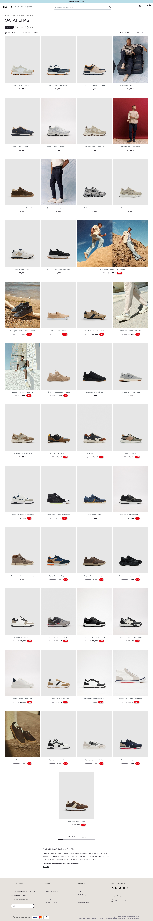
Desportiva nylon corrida (130, 760)
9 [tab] (124, 38)
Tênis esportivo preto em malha (58, 269)
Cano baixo (20, 27)
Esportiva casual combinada (58, 699)
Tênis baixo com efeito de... (130, 85)
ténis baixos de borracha (130, 147)
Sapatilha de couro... (94, 515)
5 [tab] (11, 38)
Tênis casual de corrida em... (94, 147)
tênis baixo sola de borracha (22, 208)
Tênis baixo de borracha (130, 208)
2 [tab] (8, 38)
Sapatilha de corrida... (94, 453)
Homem (29, 7)
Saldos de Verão (83, 903)
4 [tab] (10, 38)
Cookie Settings (109, 918)
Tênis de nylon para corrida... (94, 331)
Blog (79, 899)
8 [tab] (15, 38)
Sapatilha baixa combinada (94, 85)
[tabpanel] (22, 59)
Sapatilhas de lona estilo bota (130, 699)
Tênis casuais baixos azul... (58, 85)
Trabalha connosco (84, 895)
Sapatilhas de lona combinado (58, 515)
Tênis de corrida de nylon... (22, 147)
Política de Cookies (97, 918)
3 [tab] (9, 38)
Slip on (30, 27)
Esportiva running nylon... (130, 453)
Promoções (49, 899)
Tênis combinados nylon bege (58, 392)
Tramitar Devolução (51, 903)
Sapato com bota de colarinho (22, 576)
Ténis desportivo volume (22, 699)
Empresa (81, 891)
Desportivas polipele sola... (22, 392)
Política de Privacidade (84, 918)
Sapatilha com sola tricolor (58, 637)
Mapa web (137, 918)
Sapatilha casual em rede (22, 453)
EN (125, 901)
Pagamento (49, 895)
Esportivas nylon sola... (22, 269)
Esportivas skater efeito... (94, 760)
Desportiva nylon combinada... (130, 576)
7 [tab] (14, 38)
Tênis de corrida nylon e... (22, 85)
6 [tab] (12, 38)
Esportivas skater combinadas (22, 515)
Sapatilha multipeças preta (94, 637)
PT (121, 901)
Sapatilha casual (22, 760)
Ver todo (9, 27)
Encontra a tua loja (24, 906)
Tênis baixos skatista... (22, 637)
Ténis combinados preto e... (94, 699)
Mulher (19, 7)
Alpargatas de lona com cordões (112, 269)
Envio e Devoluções (51, 891)
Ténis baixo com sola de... (130, 392)
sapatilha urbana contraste (130, 331)
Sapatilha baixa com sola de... (58, 208)
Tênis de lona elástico (58, 331)
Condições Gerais (120, 918)
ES (116, 901)
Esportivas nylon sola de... (77, 821)
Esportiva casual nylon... (58, 453)
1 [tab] (7, 38)
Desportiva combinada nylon (130, 515)
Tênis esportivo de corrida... (94, 208)
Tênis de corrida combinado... (58, 147)
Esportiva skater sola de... (94, 392)
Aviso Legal (130, 918)
